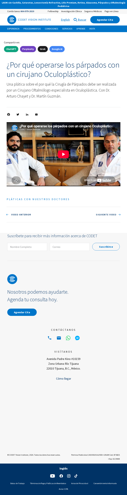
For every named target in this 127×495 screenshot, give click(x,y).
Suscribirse (106, 246)
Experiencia (13, 28)
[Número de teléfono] (49, 338)
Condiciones (51, 28)
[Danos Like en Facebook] (61, 475)
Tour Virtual (80, 6)
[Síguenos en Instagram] (68, 475)
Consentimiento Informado (105, 483)
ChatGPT (11, 49)
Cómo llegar (63, 378)
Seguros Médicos (93, 11)
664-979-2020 (27, 11)
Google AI (57, 49)
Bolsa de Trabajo (17, 483)
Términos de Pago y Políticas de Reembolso (48, 483)
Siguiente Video (106, 214)
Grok (42, 49)
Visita (92, 28)
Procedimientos (32, 28)
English (65, 20)
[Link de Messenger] (77, 338)
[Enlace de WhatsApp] (68, 338)
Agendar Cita (105, 19)
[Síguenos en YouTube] (52, 475)
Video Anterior (21, 214)
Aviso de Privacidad (79, 483)
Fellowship (53, 11)
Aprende (80, 28)
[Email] (59, 338)
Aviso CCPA (63, 489)
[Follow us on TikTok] (76, 476)
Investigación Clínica (71, 11)
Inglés (80, 468)
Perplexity (28, 49)
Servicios (67, 28)
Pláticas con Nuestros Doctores (38, 199)
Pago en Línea (111, 11)
